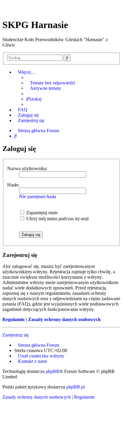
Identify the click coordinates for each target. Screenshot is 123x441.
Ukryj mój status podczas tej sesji (57, 218)
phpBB (52, 371)
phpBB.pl (75, 386)
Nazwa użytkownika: (27, 168)
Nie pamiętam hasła (37, 196)
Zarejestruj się (15, 334)
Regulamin (13, 319)
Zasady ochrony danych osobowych (64, 319)
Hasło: (13, 184)
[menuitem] (50, 83)
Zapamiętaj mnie (41, 212)
